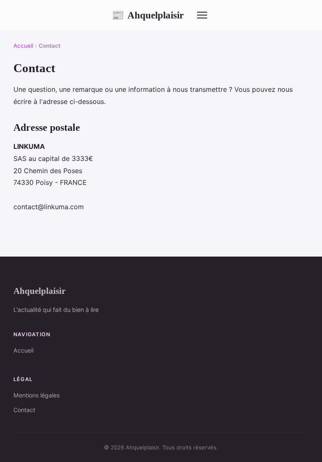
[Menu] (202, 15)
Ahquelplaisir (148, 15)
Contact (24, 409)
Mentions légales (36, 395)
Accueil (23, 45)
